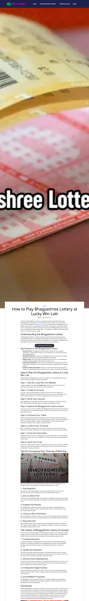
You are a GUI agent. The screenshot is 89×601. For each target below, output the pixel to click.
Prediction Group (64, 4)
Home (35, 4)
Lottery (44, 306)
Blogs (74, 4)
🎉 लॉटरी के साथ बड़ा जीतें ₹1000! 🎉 (44, 345)
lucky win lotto (41, 324)
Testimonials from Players (48, 4)
